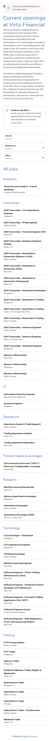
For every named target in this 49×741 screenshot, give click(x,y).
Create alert (16, 122)
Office (7, 155)
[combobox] (5, 148)
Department (10, 146)
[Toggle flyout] (43, 147)
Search (8, 136)
